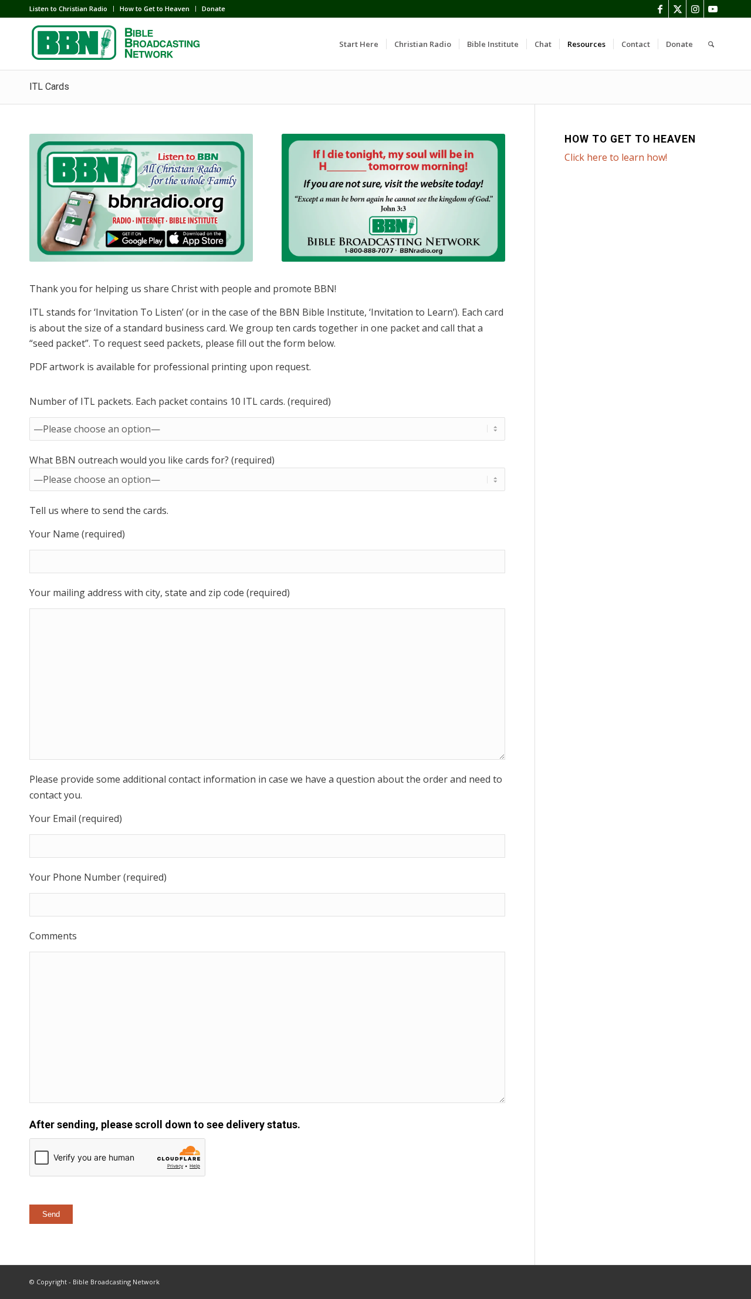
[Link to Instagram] (694, 9)
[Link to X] (677, 9)
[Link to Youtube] (713, 9)
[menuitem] (71, 9)
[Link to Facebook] (659, 9)
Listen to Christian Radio (68, 8)
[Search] (711, 44)
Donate (213, 8)
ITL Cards (49, 86)
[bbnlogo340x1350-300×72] (117, 44)
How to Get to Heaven (155, 8)
